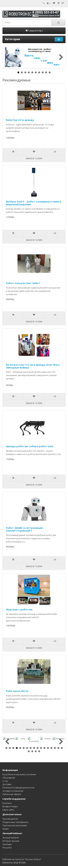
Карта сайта (8, 809)
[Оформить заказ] (63, 3)
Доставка (6, 784)
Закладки (7, 844)
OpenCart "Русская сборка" (28, 859)
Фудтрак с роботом (19, 609)
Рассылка (7, 847)
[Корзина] (58, 3)
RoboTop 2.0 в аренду (20, 120)
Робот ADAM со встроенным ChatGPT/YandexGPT (24, 529)
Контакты (7, 803)
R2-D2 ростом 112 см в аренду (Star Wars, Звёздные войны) (33, 366)
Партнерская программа (14, 825)
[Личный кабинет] (49, 3)
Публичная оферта (11, 794)
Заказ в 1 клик (34, 158)
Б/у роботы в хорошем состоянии (19, 774)
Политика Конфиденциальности (18, 787)
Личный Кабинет (10, 837)
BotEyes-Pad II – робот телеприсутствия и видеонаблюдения (33, 203)
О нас (5, 781)
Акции (5, 828)
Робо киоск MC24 (17, 691)
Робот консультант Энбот (23, 283)
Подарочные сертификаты (15, 822)
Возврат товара (10, 806)
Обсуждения (8, 777)
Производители (10, 818)
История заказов (10, 841)
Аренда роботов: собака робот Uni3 (29, 446)
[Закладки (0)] (54, 3)
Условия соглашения (12, 791)
